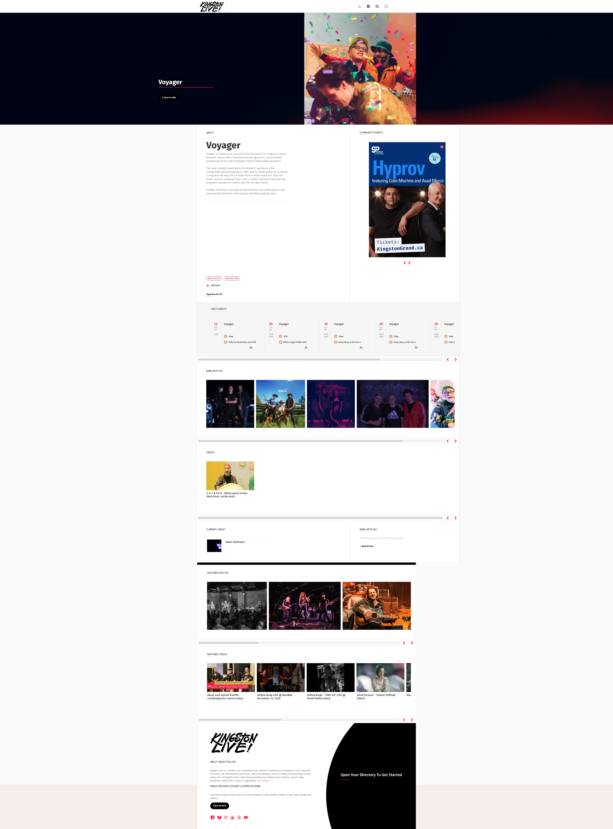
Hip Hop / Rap (232, 278)
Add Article (366, 546)
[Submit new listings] (367, 6)
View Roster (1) (214, 294)
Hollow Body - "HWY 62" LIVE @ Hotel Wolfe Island (326, 696)
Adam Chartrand (234, 542)
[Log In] (358, 6)
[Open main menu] (384, 6)
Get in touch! (263, 780)
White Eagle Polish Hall (294, 342)
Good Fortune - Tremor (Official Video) (376, 696)
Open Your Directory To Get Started (371, 775)
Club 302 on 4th (456, 342)
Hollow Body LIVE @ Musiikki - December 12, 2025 (275, 696)
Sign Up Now (219, 805)
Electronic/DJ (214, 278)
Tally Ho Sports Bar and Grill (242, 342)
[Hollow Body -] (331, 677)
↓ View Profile (168, 97)
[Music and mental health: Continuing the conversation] (231, 677)
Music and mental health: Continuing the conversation (225, 696)
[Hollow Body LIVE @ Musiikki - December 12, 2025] (281, 677)
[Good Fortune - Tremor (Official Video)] (380, 677)
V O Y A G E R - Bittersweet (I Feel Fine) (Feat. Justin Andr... (227, 495)
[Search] (376, 6)
